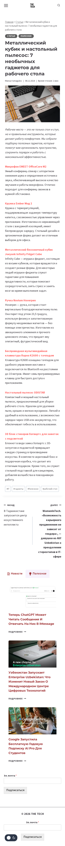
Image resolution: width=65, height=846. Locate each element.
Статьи (19, 21)
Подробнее (17, 631)
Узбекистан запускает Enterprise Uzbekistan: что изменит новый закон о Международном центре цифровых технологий (29, 681)
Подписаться (15, 790)
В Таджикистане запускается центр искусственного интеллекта (15, 515)
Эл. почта (10, 775)
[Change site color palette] (11, 837)
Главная (9, 21)
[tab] (15, 574)
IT (8, 488)
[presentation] (32, 596)
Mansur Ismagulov (13, 80)
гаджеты (18, 488)
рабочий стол (50, 488)
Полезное (26, 36)
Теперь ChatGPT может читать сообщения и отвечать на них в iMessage (31, 619)
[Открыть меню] (6, 5)
